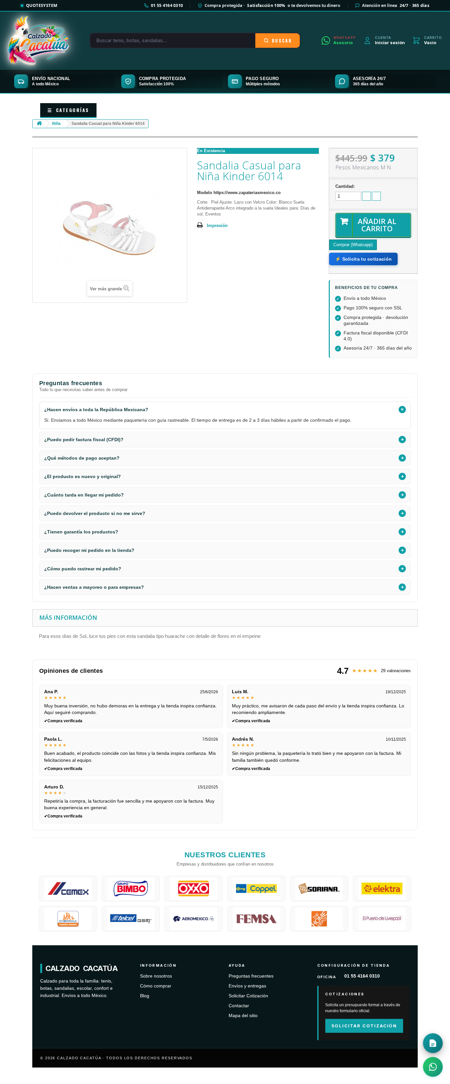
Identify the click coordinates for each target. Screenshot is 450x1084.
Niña (56, 123)
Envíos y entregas (247, 986)
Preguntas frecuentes (251, 976)
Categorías (68, 109)
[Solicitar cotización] (433, 1043)
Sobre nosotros (156, 976)
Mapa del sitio (243, 1015)
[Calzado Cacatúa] (38, 40)
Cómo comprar (155, 986)
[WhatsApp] (433, 1067)
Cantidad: (345, 186)
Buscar (282, 40)
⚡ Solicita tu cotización (363, 259)
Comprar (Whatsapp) (353, 244)
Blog (144, 995)
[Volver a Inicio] (39, 124)
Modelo (204, 192)
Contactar (239, 1005)
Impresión (217, 225)
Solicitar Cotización (248, 995)
